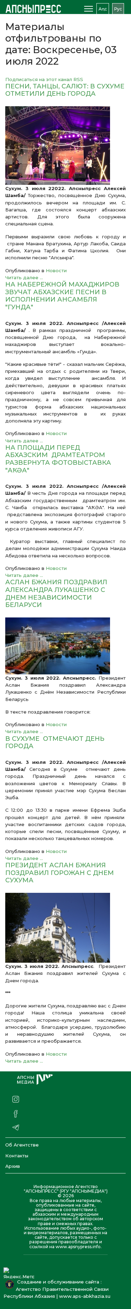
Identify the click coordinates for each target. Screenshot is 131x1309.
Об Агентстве (22, 1145)
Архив (12, 1166)
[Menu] (88, 8)
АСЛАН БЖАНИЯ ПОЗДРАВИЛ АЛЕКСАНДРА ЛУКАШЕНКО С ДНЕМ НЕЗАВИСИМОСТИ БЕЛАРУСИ (56, 593)
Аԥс (103, 9)
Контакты (16, 1155)
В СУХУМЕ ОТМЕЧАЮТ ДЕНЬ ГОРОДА (54, 742)
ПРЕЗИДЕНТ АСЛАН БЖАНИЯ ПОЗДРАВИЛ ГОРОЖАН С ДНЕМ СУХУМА (59, 872)
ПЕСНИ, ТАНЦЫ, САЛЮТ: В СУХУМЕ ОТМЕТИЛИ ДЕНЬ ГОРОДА (64, 90)
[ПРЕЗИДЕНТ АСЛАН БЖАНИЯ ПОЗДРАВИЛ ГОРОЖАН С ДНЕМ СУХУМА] (65, 928)
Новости (56, 270)
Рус (118, 9)
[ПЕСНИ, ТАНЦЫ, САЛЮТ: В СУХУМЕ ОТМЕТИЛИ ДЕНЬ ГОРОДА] (65, 145)
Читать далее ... (24, 277)
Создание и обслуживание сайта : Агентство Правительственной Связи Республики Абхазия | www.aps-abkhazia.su (58, 1289)
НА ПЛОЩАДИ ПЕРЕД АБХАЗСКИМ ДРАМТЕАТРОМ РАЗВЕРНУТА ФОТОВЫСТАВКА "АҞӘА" (58, 459)
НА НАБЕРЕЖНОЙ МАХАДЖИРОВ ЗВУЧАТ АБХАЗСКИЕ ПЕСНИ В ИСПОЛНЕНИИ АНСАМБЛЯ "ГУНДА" (62, 296)
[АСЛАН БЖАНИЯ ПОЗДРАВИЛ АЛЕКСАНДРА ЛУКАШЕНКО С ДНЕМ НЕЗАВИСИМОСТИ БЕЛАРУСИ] (65, 645)
